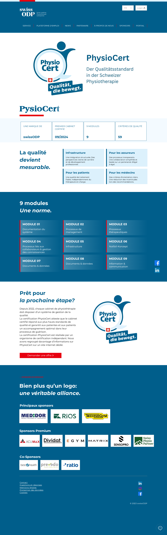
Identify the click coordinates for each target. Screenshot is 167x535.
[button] (27, 25)
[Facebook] (157, 263)
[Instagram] (140, 489)
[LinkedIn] (157, 270)
